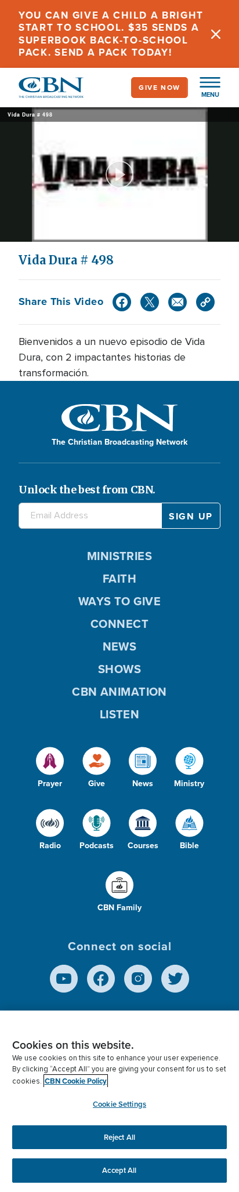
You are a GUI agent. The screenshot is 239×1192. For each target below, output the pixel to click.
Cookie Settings (119, 1104)
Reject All (119, 1137)
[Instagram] (138, 979)
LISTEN (120, 714)
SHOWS (119, 669)
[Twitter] (149, 302)
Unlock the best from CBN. (87, 489)
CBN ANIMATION (119, 691)
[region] (119, 1101)
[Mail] (177, 302)
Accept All (119, 1170)
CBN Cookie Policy (76, 1080)
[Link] (205, 302)
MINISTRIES (120, 556)
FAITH (119, 578)
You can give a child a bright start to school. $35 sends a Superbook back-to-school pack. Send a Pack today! (111, 34)
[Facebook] (122, 302)
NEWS (120, 646)
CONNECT (119, 624)
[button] (204, 87)
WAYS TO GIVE (119, 601)
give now (159, 87)
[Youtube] (64, 979)
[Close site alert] (216, 34)
